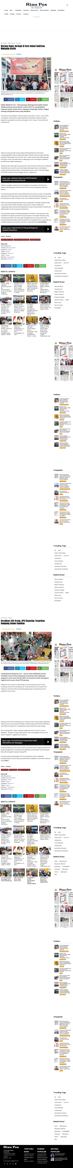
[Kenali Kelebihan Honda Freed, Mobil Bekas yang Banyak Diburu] (52, 1159)
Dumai (18, 43)
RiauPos (10, 259)
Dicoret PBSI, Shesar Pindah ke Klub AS (60, 1154)
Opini (61, 201)
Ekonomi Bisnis (64, 208)
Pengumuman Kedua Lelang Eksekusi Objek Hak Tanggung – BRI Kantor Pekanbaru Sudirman (65, 213)
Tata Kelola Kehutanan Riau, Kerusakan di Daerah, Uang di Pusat (65, 228)
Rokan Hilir (63, 167)
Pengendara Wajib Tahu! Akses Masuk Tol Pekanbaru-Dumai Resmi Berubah (65, 150)
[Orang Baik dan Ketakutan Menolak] (56, 200)
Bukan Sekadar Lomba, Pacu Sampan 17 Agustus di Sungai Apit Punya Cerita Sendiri (6, 309)
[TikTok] (10, 1164)
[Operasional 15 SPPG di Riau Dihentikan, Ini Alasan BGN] (45, 299)
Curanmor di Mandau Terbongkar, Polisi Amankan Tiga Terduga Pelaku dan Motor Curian (32, 331)
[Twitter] (60, 117)
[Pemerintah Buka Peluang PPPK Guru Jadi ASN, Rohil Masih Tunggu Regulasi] (19, 299)
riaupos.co (10, 253)
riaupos (9, 249)
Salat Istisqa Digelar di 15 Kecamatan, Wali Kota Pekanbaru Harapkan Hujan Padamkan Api (45, 331)
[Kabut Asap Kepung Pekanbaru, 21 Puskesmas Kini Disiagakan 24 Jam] (19, 320)
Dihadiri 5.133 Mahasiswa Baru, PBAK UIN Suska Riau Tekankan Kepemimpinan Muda (19, 288)
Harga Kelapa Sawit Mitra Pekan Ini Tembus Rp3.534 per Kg (65, 205)
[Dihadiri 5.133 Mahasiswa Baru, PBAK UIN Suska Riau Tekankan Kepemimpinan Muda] (19, 278)
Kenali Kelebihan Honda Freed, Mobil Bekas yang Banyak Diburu (61, 1159)
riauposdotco (11, 257)
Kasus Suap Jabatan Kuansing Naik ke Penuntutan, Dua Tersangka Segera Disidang (6, 289)
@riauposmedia (10, 247)
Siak (61, 160)
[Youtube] (63, 117)
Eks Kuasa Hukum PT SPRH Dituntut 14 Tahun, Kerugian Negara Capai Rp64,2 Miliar (6, 330)
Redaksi (18, 54)
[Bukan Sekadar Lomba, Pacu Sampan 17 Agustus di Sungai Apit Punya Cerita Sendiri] (6, 299)
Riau (61, 153)
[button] (67, 5)
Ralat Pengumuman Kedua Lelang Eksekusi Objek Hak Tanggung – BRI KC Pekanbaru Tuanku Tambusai (65, 184)
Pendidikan (63, 139)
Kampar (62, 146)
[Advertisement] (26, 138)
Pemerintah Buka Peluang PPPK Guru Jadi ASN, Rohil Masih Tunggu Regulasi (19, 308)
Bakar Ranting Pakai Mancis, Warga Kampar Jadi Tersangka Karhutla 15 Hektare (32, 287)
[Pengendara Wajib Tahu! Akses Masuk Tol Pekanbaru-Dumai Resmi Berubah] (45, 278)
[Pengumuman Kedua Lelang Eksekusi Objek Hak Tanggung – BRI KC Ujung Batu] (56, 220)
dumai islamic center (7, 239)
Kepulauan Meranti (65, 196)
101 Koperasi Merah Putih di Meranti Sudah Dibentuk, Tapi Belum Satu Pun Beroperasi (65, 192)
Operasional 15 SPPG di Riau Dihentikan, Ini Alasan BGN (45, 307)
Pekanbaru (62, 174)
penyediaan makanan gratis (21, 239)
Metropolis (11, 43)
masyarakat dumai (35, 239)
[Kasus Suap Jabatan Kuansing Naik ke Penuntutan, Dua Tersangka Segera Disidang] (6, 278)
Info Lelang (63, 188)
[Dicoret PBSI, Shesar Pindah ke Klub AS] (52, 1155)
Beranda (4, 43)
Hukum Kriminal (64, 131)
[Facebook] (54, 117)
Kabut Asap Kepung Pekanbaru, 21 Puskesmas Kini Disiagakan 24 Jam (19, 330)
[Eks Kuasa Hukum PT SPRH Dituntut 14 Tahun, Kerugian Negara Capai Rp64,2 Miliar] (6, 320)
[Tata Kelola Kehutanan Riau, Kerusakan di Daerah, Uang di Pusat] (56, 228)
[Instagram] (57, 117)
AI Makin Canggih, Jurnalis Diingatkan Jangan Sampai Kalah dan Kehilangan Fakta (32, 310)
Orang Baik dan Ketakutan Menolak (64, 199)
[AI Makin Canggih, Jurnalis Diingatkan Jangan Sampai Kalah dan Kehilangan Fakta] (32, 299)
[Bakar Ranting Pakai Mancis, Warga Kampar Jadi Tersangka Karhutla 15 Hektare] (32, 278)
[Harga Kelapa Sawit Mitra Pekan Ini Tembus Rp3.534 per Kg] (56, 205)
